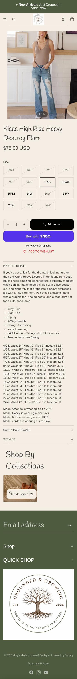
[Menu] (4, 19)
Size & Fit (9, 439)
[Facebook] (31, 672)
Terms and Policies (38, 663)
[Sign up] (69, 525)
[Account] (63, 19)
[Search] (13, 19)
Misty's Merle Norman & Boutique (31, 655)
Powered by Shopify (62, 655)
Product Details (14, 266)
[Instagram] (38, 672)
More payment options (38, 245)
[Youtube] (45, 672)
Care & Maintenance (17, 430)
